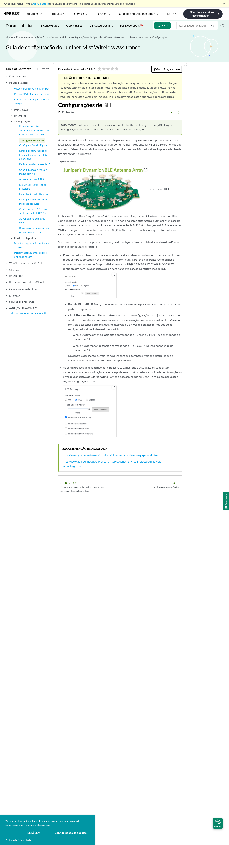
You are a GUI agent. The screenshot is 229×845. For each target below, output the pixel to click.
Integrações (16, 275)
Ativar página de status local (32, 220)
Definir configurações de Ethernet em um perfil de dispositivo (33, 154)
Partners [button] (101, 13)
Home (9, 37)
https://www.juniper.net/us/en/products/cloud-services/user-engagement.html (110, 455)
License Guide (50, 25)
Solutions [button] (32, 13)
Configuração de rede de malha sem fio (33, 171)
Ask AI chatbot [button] (40, 3)
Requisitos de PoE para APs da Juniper (31, 101)
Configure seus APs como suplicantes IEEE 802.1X (33, 210)
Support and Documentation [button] (137, 13)
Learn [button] (170, 13)
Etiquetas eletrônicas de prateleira (32, 186)
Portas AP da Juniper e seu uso (31, 93)
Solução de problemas (21, 301)
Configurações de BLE (32, 140)
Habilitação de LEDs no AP (34, 194)
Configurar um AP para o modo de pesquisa (33, 201)
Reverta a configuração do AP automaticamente (34, 229)
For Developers (132, 25)
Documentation (19, 25)
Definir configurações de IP (34, 164)
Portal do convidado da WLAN (26, 282)
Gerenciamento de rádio (23, 289)
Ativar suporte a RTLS (31, 179)
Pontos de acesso (19, 82)
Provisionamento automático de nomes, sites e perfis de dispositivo (34, 130)
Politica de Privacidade (18, 840)
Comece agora (17, 76)
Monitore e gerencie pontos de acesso (31, 245)
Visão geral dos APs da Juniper (31, 88)
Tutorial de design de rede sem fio (28, 313)
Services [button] (79, 13)
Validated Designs (101, 25)
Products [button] (56, 13)
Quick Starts (74, 25)
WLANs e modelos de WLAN (25, 263)
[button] (218, 823)
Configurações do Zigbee (33, 145)
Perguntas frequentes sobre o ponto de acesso (30, 254)
